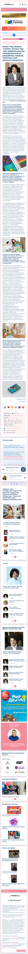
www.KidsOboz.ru (19, 917)
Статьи (5, 32)
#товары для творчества (16, 421)
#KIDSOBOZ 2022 (18, 422)
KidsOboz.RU (5, 891)
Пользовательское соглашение (9, 937)
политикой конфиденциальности (17, 939)
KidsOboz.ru (8, 919)
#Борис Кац (7, 421)
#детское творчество (9, 422)
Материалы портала (9, 804)
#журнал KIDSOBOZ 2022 (9, 425)
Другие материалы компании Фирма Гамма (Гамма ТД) (14, 628)
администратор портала (14, 901)
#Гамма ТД (18, 419)
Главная (5, 41)
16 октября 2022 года (17, 415)
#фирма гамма (11, 419)
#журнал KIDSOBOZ (8, 424)
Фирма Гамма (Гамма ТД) (9, 43)
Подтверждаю (21, 950)
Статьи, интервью (13, 41)
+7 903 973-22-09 (14, 900)
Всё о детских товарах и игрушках (9, 5)
